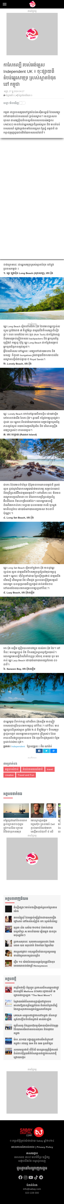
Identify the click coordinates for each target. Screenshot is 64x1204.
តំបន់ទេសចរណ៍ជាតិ (33, 769)
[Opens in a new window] (20, 1177)
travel (50, 769)
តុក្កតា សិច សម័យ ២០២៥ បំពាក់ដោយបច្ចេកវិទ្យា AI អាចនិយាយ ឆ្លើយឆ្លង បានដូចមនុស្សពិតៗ (35, 931)
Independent (18, 746)
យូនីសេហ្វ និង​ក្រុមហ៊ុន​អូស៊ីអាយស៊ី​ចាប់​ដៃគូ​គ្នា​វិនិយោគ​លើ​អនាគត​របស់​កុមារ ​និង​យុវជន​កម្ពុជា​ (36, 1029)
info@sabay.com (32, 1189)
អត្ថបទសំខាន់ (12, 769)
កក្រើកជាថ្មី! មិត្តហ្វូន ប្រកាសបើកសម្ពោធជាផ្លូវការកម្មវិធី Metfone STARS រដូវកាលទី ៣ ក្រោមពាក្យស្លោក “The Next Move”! (36, 991)
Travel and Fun (26, 775)
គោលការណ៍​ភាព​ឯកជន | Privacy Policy (32, 1147)
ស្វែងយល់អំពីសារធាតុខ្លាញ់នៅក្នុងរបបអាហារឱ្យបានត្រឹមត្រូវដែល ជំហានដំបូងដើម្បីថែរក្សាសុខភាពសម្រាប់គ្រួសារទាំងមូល (35, 1005)
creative (9, 775)
